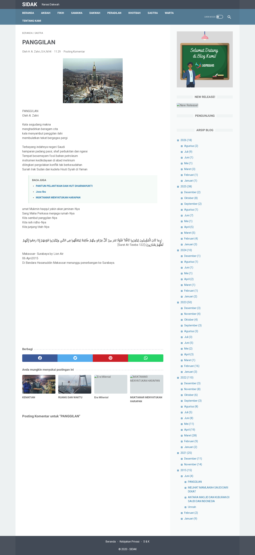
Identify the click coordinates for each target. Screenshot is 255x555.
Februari (191, 174)
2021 (186, 452)
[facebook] (39, 358)
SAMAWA (76, 12)
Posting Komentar (74, 51)
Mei (188, 163)
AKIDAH (45, 12)
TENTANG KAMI (31, 20)
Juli (188, 151)
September (193, 203)
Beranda (28, 12)
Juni (188, 157)
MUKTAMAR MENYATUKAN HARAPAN (58, 197)
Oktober (191, 198)
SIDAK (29, 4)
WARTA (169, 12)
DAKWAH (94, 12)
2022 (187, 377)
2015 (186, 470)
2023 (186, 302)
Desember (192, 192)
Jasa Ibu (41, 191)
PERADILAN (114, 12)
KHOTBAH (134, 12)
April (189, 226)
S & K (146, 541)
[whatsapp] (145, 358)
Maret (189, 169)
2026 (186, 140)
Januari (190, 180)
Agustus (191, 145)
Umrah (192, 506)
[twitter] (75, 358)
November (192, 313)
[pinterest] (110, 358)
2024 (186, 250)
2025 (186, 186)
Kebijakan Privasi (129, 541)
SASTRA (153, 12)
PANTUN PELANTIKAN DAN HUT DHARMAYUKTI (64, 186)
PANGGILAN (195, 481)
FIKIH (60, 12)
